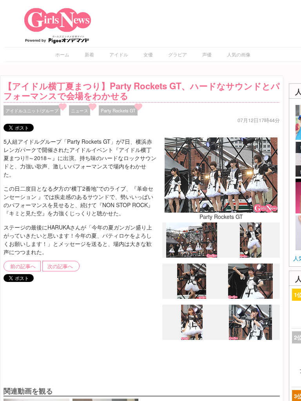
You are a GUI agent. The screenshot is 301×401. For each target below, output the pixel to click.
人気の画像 (238, 54)
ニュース (79, 110)
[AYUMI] (191, 296)
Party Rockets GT (118, 110)
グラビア (177, 54)
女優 (148, 54)
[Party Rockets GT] (221, 174)
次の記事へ (60, 266)
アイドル (118, 54)
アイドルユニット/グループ (31, 110)
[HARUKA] (250, 255)
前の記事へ (23, 266)
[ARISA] (192, 337)
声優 (207, 54)
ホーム (62, 54)
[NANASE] (250, 296)
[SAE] (250, 337)
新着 (89, 54)
